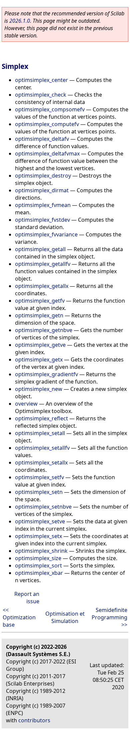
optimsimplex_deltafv (42, 138)
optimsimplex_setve (40, 521)
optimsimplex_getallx (41, 286)
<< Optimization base (19, 617)
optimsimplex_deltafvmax (47, 153)
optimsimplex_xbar (39, 573)
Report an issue (26, 597)
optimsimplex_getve (40, 344)
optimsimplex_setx (38, 536)
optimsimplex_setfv (39, 477)
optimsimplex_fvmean (43, 205)
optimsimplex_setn (39, 492)
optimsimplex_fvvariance (46, 234)
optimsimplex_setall (40, 433)
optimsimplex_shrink (41, 550)
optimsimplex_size (38, 558)
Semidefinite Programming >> (109, 617)
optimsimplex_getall (40, 249)
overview (26, 403)
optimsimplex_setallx (41, 462)
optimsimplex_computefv (47, 124)
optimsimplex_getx (39, 359)
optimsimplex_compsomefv (50, 109)
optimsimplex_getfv (40, 300)
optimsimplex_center (41, 80)
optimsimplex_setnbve (43, 506)
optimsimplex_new (38, 389)
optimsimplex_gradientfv (46, 374)
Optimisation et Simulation (65, 617)
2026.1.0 (19, 20)
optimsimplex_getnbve (43, 330)
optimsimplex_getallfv (42, 264)
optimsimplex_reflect (41, 418)
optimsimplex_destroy (43, 175)
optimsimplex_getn (39, 315)
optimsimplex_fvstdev (42, 219)
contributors (34, 720)
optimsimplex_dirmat (42, 190)
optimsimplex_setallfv (42, 447)
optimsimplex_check (40, 94)
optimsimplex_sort (38, 565)
